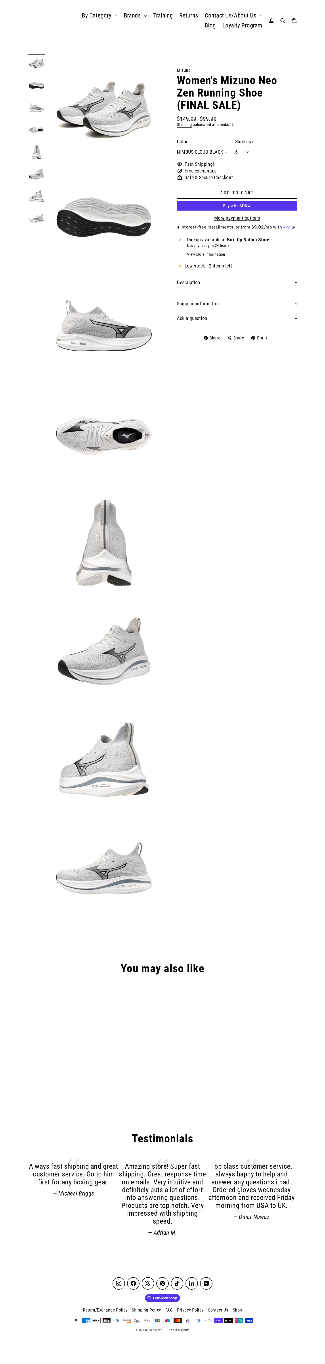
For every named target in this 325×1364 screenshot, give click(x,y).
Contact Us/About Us (231, 15)
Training (163, 15)
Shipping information (198, 303)
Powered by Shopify (178, 1329)
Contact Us (218, 1310)
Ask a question (192, 318)
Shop (237, 1310)
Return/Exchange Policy (105, 1310)
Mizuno (184, 70)
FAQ (169, 1310)
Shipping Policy (146, 1310)
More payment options (237, 218)
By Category (97, 15)
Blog (210, 25)
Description (188, 282)
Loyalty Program (242, 25)
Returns (188, 15)
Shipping (184, 124)
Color (182, 141)
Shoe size (245, 141)
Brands (133, 15)
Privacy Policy (190, 1310)
